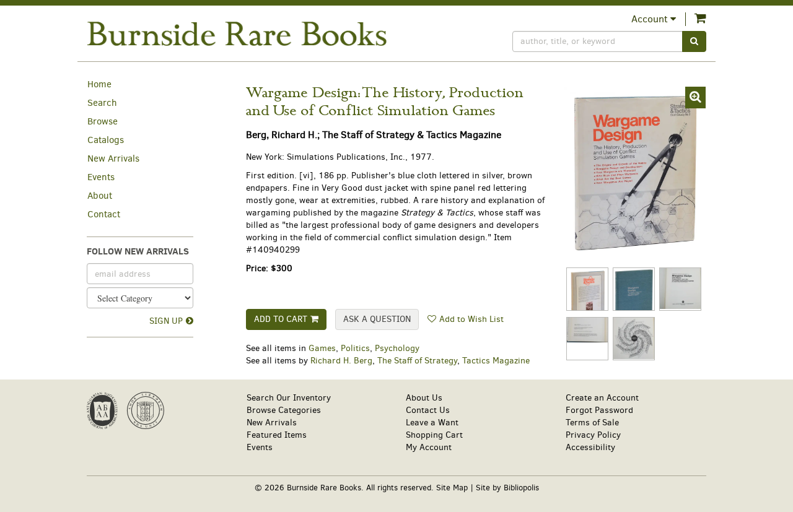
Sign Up (166, 321)
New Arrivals (113, 158)
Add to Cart (280, 319)
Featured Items (277, 435)
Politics (355, 348)
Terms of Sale (592, 422)
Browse (102, 121)
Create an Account (602, 398)
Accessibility (590, 447)
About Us (424, 398)
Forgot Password (599, 410)
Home (99, 84)
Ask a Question (377, 319)
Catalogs (105, 140)
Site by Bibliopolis (507, 487)
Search (102, 103)
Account (650, 18)
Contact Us (428, 410)
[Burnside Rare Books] (237, 33)
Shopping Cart (434, 435)
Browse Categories (284, 410)
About (99, 195)
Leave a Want (432, 422)
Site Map (452, 487)
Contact (103, 214)
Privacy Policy (593, 435)
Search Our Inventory (289, 398)
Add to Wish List (471, 319)
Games (322, 348)
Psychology (397, 348)
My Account (429, 447)
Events (101, 177)
